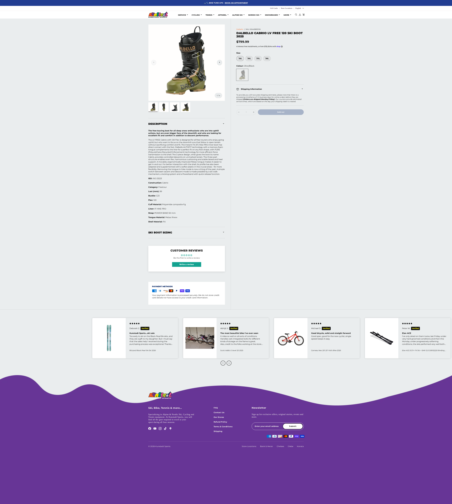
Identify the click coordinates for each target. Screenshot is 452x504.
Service (182, 15)
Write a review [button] (186, 264)
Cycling (196, 15)
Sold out (280, 112)
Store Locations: (249, 446)
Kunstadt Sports (162, 446)
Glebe (290, 446)
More (286, 15)
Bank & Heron (266, 446)
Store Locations (286, 8)
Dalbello (239, 29)
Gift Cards (274, 8)
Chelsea (280, 446)
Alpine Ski (237, 15)
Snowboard (271, 15)
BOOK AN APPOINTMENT (236, 3)
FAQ (216, 408)
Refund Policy (220, 422)
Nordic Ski (253, 15)
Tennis (209, 15)
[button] (223, 363)
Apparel (222, 15)
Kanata (300, 446)
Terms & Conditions (223, 426)
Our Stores (219, 417)
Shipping (218, 431)
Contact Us (219, 412)
